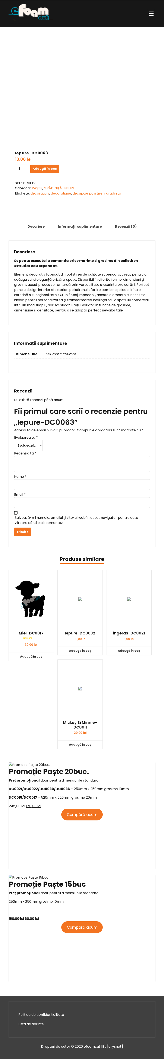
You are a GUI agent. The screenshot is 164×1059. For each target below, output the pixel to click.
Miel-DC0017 (31, 633)
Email (20, 494)
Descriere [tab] (36, 226)
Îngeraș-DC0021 (129, 633)
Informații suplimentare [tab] (80, 226)
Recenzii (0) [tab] (126, 226)
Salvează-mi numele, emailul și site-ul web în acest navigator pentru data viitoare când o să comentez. (76, 520)
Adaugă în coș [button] (31, 656)
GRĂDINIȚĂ (53, 188)
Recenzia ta (25, 453)
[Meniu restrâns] (151, 13)
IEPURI (68, 188)
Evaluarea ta (26, 437)
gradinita (113, 193)
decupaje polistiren (89, 193)
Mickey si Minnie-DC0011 (80, 724)
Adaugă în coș (45, 169)
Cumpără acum (82, 814)
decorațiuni (40, 193)
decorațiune (61, 193)
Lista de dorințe (31, 1024)
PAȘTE (37, 188)
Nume (20, 476)
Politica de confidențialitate (41, 1014)
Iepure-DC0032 (80, 633)
